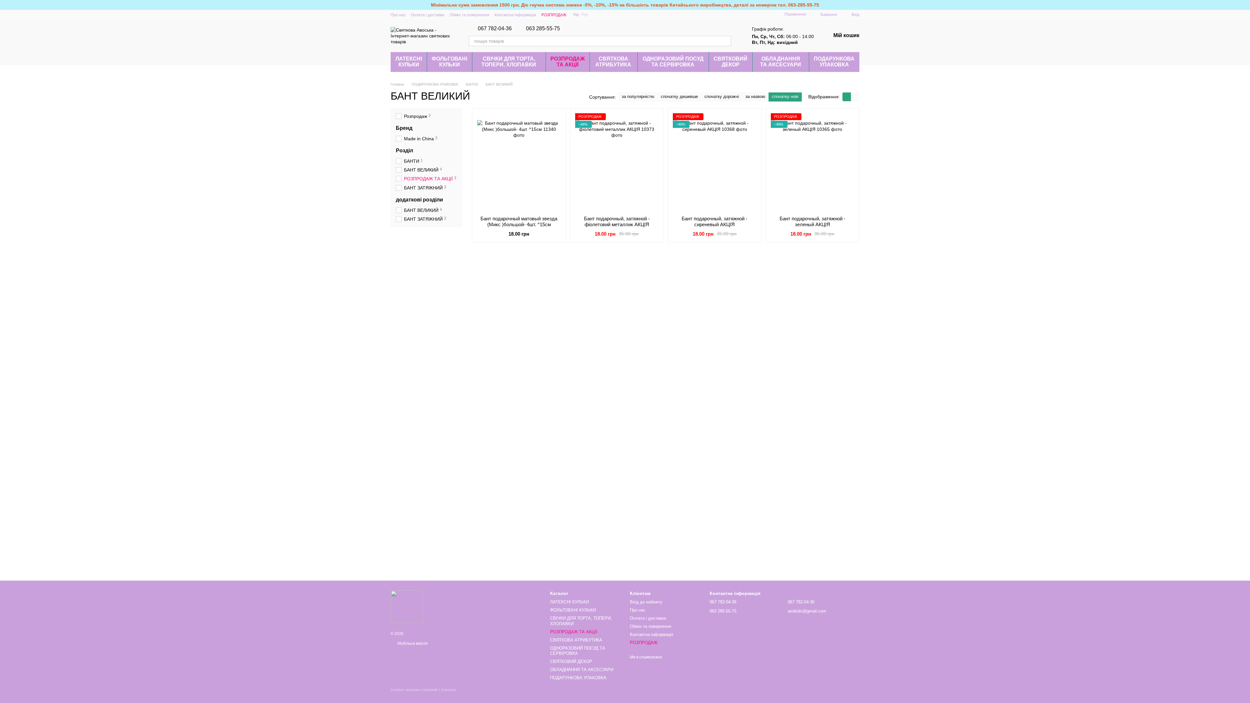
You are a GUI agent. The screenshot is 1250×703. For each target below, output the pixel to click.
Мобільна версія (412, 643)
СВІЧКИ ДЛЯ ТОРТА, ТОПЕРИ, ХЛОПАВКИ (508, 61)
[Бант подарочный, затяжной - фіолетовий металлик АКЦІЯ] (617, 162)
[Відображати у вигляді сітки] (846, 96)
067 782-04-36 (495, 28)
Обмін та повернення (469, 15)
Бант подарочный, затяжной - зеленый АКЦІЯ (812, 221)
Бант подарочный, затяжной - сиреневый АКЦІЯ (714, 221)
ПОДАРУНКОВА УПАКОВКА (834, 61)
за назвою (755, 96)
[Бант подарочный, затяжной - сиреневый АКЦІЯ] (715, 162)
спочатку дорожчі (721, 96)
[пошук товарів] (726, 41)
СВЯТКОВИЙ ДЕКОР (730, 61)
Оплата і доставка (427, 15)
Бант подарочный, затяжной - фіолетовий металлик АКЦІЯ (617, 221)
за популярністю (638, 96)
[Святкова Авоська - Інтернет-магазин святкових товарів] (407, 606)
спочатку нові (785, 96)
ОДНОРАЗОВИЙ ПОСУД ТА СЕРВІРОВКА (673, 61)
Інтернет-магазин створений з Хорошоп (423, 690)
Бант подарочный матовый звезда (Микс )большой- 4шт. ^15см (518, 221)
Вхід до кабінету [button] (646, 602)
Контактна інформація (515, 15)
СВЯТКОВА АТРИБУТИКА (613, 61)
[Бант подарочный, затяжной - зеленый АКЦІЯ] (812, 162)
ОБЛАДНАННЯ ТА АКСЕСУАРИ (780, 61)
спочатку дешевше (679, 96)
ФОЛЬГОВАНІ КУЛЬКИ (449, 61)
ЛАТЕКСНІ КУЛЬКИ (409, 61)
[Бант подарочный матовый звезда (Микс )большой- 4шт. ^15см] (519, 162)
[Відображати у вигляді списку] (855, 96)
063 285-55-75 (543, 28)
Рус (585, 15)
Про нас (398, 15)
